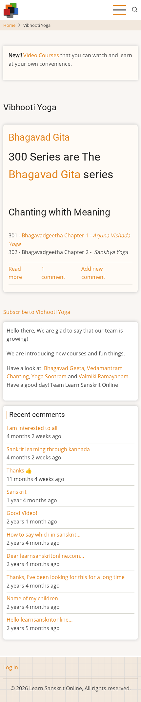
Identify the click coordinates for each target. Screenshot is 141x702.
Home (9, 25)
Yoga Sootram (49, 376)
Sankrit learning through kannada (48, 449)
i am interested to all (32, 428)
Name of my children (32, 598)
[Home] (11, 9)
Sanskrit (17, 491)
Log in (10, 667)
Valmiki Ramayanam (104, 376)
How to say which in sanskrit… (44, 534)
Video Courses (41, 55)
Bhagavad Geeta (64, 368)
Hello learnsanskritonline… (40, 619)
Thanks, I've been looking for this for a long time (66, 577)
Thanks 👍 (20, 470)
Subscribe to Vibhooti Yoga (36, 312)
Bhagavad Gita (45, 174)
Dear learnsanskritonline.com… (45, 555)
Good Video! (22, 513)
